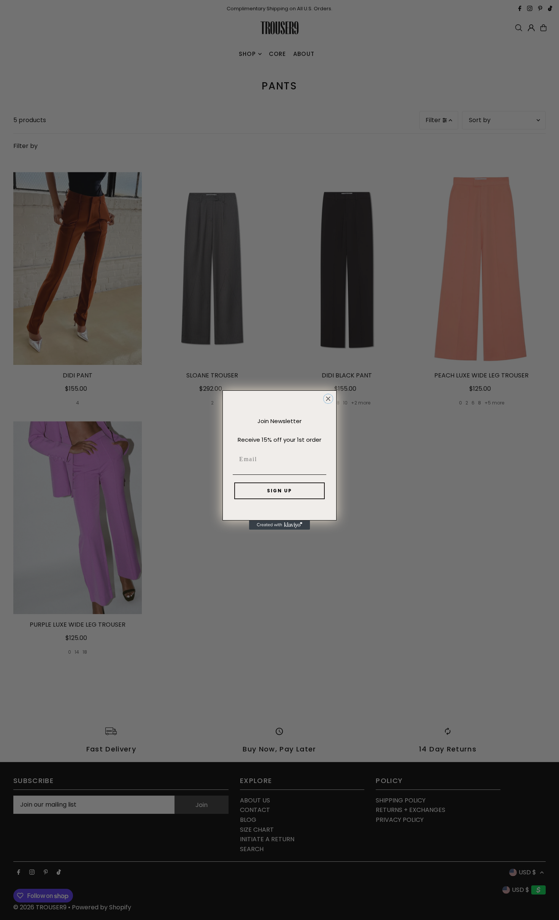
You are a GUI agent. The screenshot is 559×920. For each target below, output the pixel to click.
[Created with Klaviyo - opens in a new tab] (279, 525)
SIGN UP (279, 490)
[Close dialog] (328, 398)
